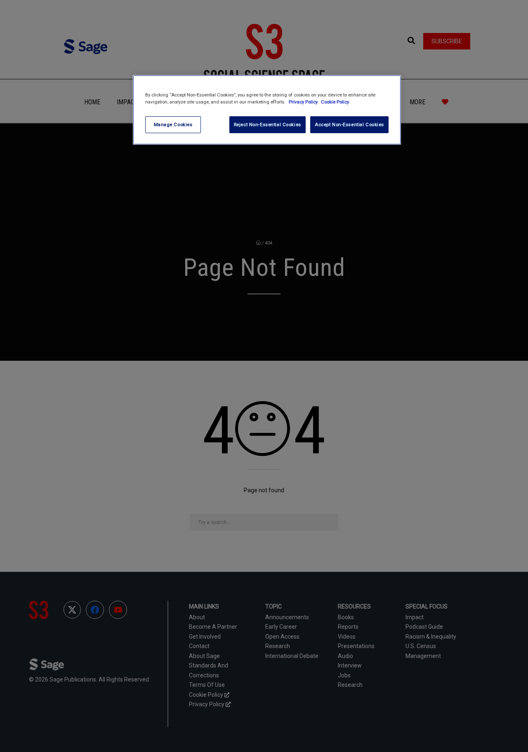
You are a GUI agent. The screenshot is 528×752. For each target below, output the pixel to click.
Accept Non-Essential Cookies (349, 124)
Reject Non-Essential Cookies (267, 124)
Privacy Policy (304, 102)
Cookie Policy (335, 102)
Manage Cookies (173, 124)
